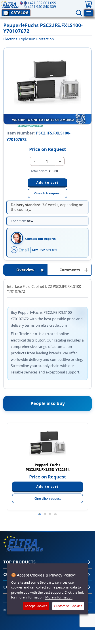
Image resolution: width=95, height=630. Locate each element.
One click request (47, 193)
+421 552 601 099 (44, 250)
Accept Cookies (36, 606)
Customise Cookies (68, 606)
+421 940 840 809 (41, 6)
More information (58, 597)
